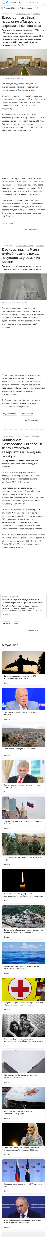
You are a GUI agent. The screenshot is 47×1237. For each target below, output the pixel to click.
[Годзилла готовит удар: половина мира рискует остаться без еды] (23, 959)
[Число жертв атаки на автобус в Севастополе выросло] (23, 1104)
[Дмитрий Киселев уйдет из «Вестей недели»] (23, 705)
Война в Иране (26, 8)
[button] (23, 62)
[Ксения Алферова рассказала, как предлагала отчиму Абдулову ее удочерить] (23, 1031)
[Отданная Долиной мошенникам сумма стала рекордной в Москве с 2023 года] (23, 1140)
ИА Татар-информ (23, 14)
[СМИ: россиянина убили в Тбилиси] (23, 741)
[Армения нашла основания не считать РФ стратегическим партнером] (23, 1213)
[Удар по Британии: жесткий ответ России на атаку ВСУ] (23, 814)
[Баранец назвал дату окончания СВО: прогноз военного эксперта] (23, 668)
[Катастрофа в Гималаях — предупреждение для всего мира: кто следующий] (23, 922)
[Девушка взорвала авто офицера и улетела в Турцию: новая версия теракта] (23, 995)
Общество (36, 14)
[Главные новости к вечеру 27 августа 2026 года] (23, 850)
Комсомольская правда (24, 246)
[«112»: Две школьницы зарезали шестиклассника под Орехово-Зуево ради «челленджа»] (23, 886)
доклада (20, 84)
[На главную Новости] (14, 2)
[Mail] (7, 2)
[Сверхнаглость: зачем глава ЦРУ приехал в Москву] (23, 1176)
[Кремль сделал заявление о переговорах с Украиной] (23, 777)
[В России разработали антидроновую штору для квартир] (23, 1067)
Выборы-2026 (9, 8)
